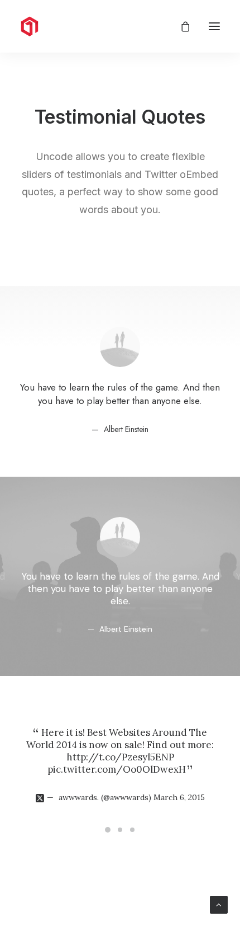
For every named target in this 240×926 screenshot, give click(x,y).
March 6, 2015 (179, 797)
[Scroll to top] (219, 904)
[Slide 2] (120, 830)
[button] (214, 26)
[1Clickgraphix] (78, 26)
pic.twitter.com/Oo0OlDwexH (116, 769)
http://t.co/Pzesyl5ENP (120, 757)
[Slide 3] (132, 830)
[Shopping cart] (180, 26)
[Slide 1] (108, 830)
